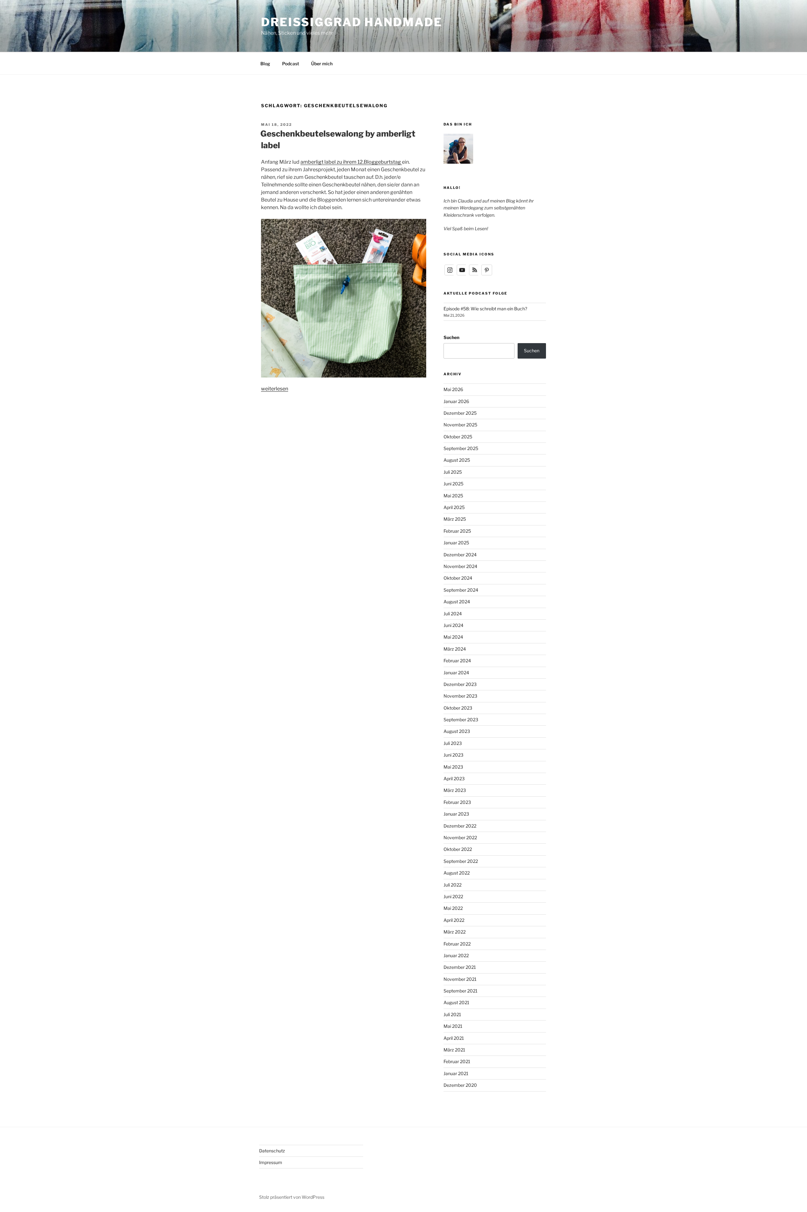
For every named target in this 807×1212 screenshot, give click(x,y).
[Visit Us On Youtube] (462, 274)
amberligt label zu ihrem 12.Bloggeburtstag (351, 162)
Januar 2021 (456, 1073)
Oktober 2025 (458, 436)
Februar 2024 (457, 660)
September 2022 (461, 861)
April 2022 (454, 920)
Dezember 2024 (460, 554)
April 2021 (454, 1038)
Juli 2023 (453, 743)
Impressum (270, 1162)
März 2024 (455, 649)
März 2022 (455, 931)
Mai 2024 (453, 637)
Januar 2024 (456, 672)
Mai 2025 (453, 495)
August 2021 (456, 1002)
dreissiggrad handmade (351, 22)
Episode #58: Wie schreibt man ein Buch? (485, 308)
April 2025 (454, 507)
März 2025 (455, 519)
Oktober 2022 (458, 849)
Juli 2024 (453, 613)
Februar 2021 (457, 1061)
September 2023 (461, 719)
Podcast (290, 63)
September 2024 (461, 590)
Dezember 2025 (460, 413)
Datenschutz (272, 1150)
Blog (265, 63)
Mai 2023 (453, 767)
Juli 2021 (452, 1014)
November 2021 (460, 979)
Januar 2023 (456, 814)
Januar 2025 (456, 542)
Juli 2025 (453, 472)
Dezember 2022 (460, 825)
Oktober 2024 (458, 578)
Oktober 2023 (458, 708)
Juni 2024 (453, 625)
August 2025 (457, 460)
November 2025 (460, 424)
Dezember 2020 (460, 1085)
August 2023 (457, 731)
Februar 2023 (457, 802)
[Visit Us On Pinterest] (486, 274)
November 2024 (460, 566)
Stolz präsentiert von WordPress (291, 1197)
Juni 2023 (453, 755)
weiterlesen (274, 389)
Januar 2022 (456, 955)
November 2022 (460, 837)
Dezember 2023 (460, 684)
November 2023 (460, 696)
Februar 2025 (457, 531)
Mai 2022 (453, 908)
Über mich (322, 63)
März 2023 (455, 790)
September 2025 (461, 448)
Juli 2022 (453, 884)
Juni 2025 (453, 483)
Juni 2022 (453, 896)
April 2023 (454, 778)
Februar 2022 (457, 943)
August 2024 (457, 601)
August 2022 (457, 872)
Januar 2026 (456, 401)
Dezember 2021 (460, 967)
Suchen (451, 337)
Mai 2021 (453, 1026)
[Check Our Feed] (474, 274)
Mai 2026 (453, 389)
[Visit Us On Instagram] (450, 274)
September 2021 (461, 990)
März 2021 (454, 1049)
